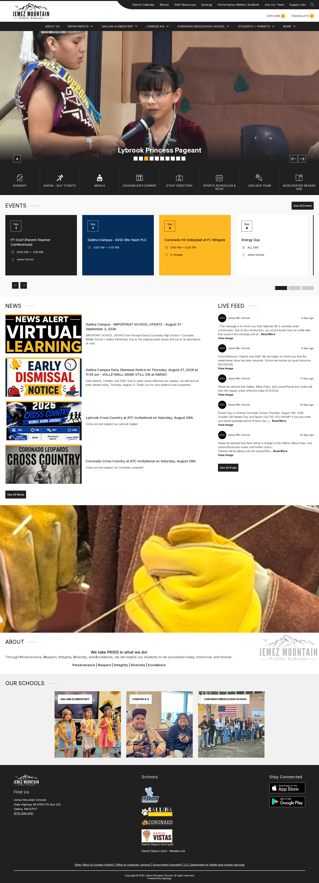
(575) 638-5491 (23, 813)
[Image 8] (173, 159)
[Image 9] (178, 159)
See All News (15, 494)
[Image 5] (157, 159)
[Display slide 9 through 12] (308, 288)
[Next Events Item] (23, 285)
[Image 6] (162, 159)
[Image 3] (146, 159)
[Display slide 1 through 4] (281, 288)
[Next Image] (302, 159)
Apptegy (166, 878)
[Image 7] (167, 159)
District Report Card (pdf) (157, 844)
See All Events (303, 205)
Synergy (206, 4)
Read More (268, 334)
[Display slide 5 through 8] (294, 288)
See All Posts (228, 467)
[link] (87, 756)
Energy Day (250, 240)
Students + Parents (254, 26)
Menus (164, 4)
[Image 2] (141, 159)
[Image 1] (136, 159)
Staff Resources (185, 4)
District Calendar (143, 4)
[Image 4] (152, 159)
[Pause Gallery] (17, 159)
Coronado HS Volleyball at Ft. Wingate (194, 240)
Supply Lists (297, 4)
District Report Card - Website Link (163, 851)
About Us (52, 26)
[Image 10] (183, 159)
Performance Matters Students (238, 4)
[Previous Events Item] (15, 285)
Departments (78, 26)
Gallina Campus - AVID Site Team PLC (117, 240)
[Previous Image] (293, 159)
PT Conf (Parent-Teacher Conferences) (31, 242)
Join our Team (274, 4)
